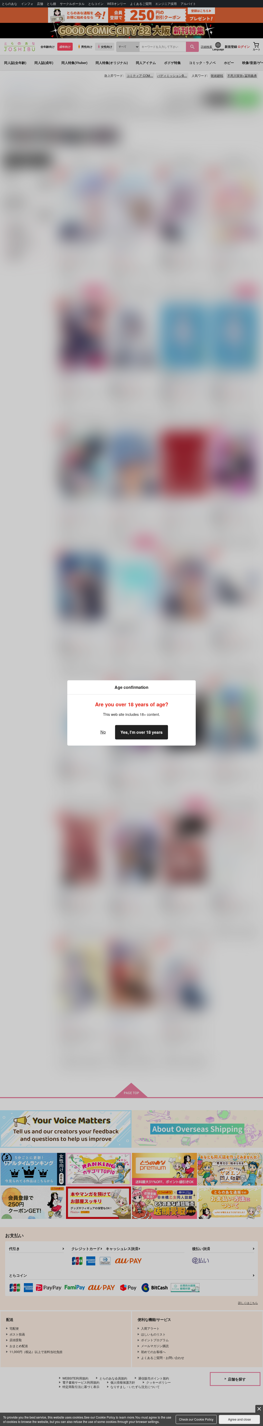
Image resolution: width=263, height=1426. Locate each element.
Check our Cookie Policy (196, 1419)
